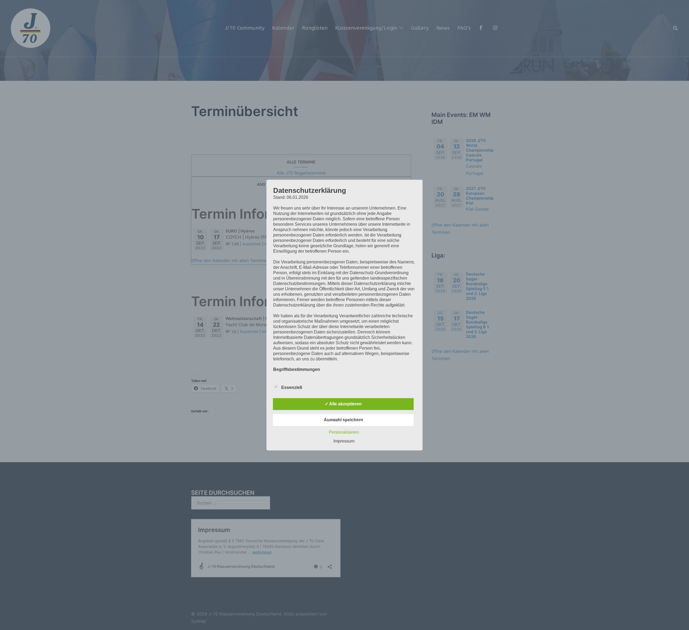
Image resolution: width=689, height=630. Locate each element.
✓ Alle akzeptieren (343, 404)
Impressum (343, 441)
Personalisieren (344, 432)
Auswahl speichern (343, 419)
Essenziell (291, 387)
